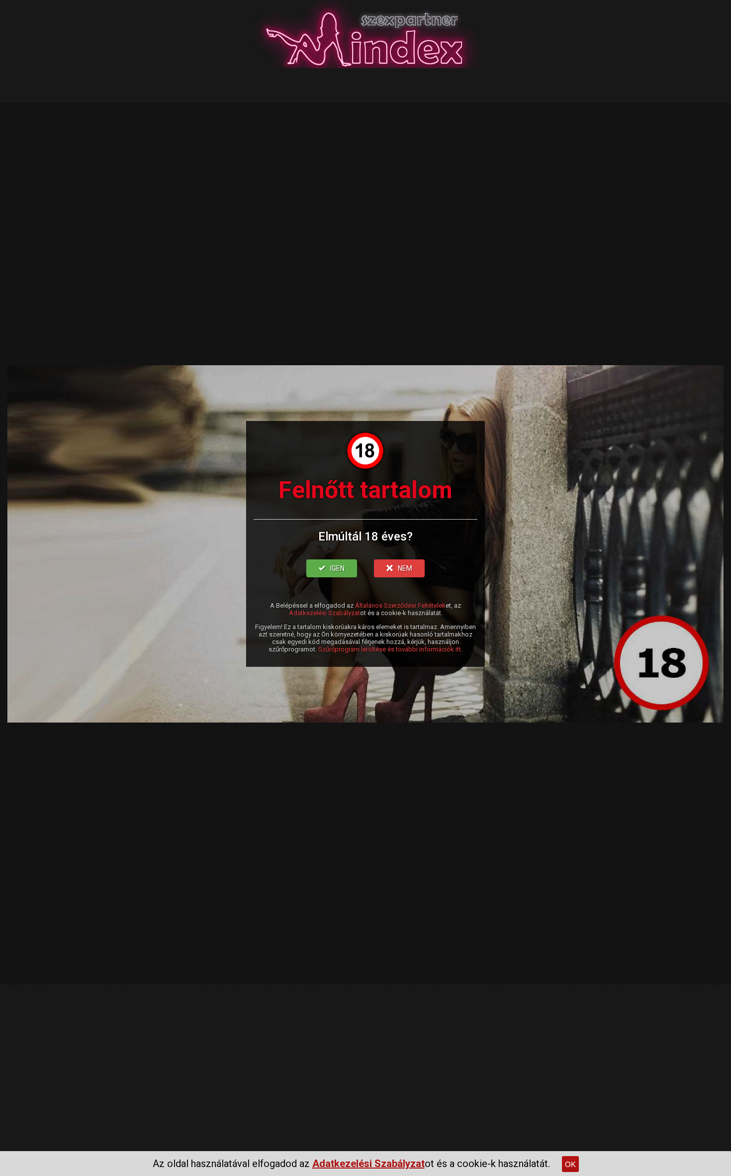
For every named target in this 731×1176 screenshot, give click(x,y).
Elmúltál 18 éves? (365, 536)
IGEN (337, 568)
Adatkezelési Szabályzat (324, 613)
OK (570, 1164)
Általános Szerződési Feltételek (400, 605)
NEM (405, 568)
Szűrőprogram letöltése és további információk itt (389, 649)
